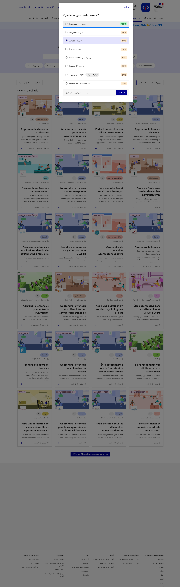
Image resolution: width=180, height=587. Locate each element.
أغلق (125, 7)
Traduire (121, 92)
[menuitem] (96, 24)
